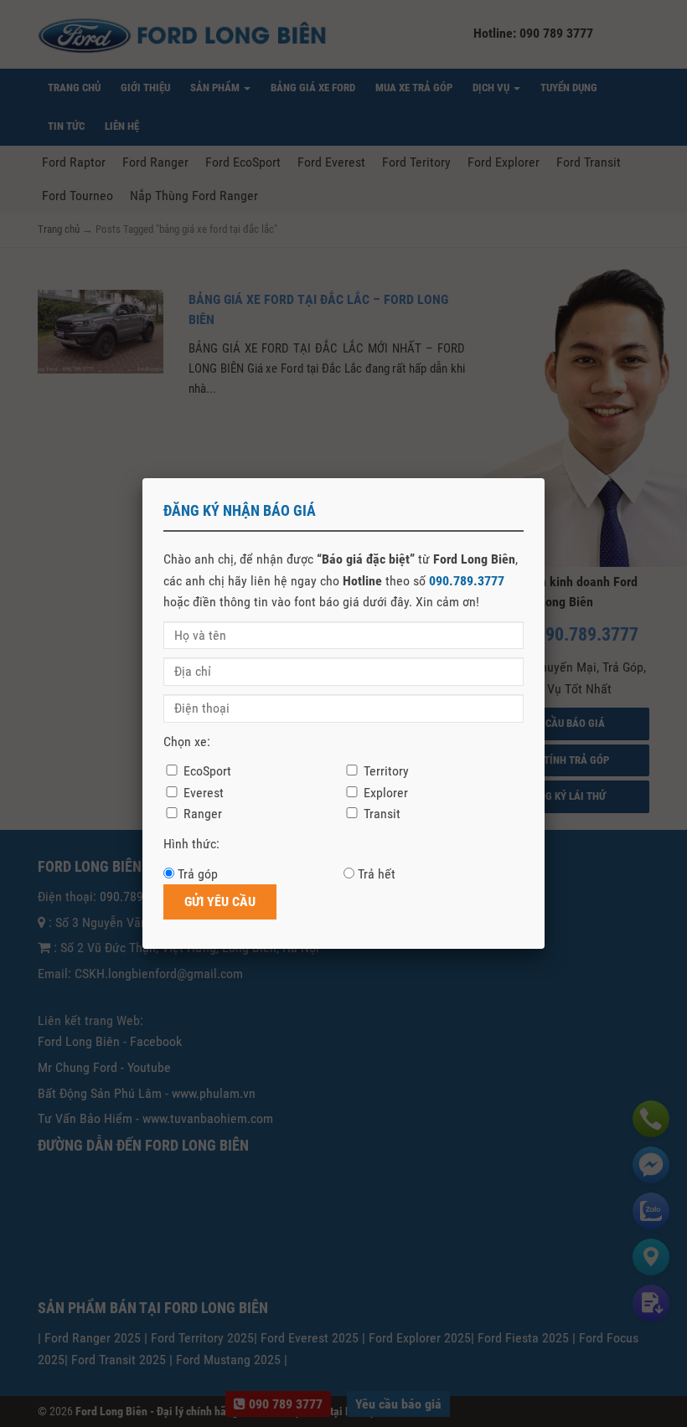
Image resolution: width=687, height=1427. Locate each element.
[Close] (544, 478)
